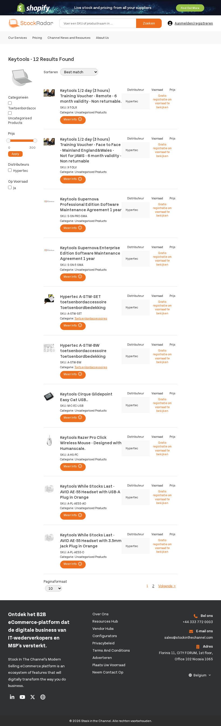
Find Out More (190, 7)
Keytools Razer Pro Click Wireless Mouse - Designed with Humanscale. (91, 443)
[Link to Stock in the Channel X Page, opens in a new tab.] (33, 699)
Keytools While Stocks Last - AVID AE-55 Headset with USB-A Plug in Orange (90, 491)
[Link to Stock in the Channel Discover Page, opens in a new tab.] (43, 699)
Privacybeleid (103, 643)
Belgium (200, 675)
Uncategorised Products (20, 120)
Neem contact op (107, 672)
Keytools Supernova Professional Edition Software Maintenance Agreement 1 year (91, 204)
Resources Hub (105, 621)
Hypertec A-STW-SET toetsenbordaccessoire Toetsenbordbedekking (83, 302)
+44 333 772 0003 (198, 622)
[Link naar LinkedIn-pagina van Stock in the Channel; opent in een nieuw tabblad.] (12, 699)
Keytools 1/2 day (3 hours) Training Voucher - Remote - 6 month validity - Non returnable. (91, 96)
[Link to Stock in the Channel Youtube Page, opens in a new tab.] (22, 699)
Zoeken (149, 23)
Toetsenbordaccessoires (28, 108)
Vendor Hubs (103, 628)
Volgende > (167, 586)
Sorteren (51, 72)
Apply (15, 153)
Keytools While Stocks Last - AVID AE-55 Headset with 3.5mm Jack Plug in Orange (91, 540)
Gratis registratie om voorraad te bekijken (162, 101)
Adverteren (102, 657)
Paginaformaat (55, 581)
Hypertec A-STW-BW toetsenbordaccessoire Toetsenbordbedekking (83, 350)
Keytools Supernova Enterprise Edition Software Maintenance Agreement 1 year (90, 253)
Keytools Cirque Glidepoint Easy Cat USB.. (86, 396)
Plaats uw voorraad (108, 664)
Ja (14, 188)
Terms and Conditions (111, 650)
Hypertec (20, 170)
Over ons (100, 614)
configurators (104, 635)
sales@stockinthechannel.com (188, 637)
